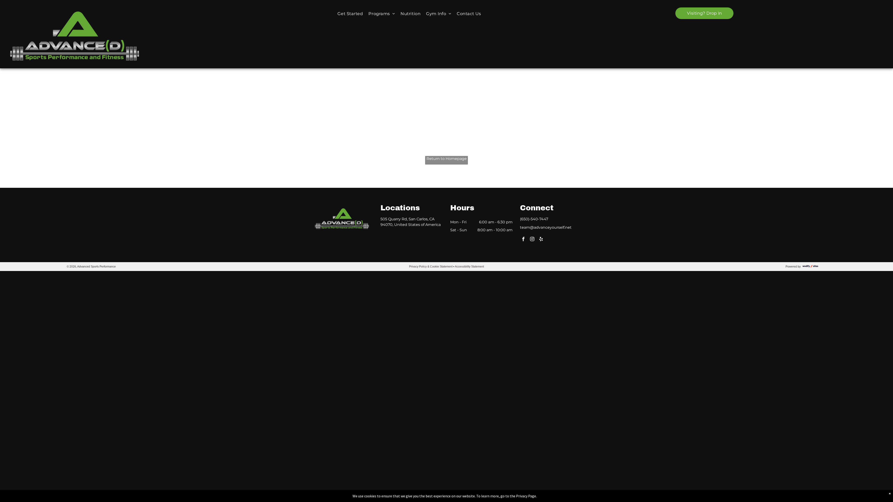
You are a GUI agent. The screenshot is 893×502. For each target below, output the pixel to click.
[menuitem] (350, 13)
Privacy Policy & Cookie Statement (431, 266)
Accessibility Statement (469, 266)
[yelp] (541, 240)
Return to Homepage (447, 158)
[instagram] (532, 240)
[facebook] (523, 240)
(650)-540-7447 (534, 219)
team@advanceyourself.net (546, 227)
